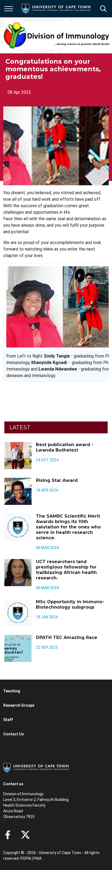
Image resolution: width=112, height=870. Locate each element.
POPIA (25, 858)
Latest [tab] (19, 427)
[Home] (36, 767)
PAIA (38, 858)
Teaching (11, 691)
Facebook (7, 834)
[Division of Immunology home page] (56, 35)
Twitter (25, 834)
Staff (8, 720)
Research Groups (19, 705)
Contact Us (13, 734)
